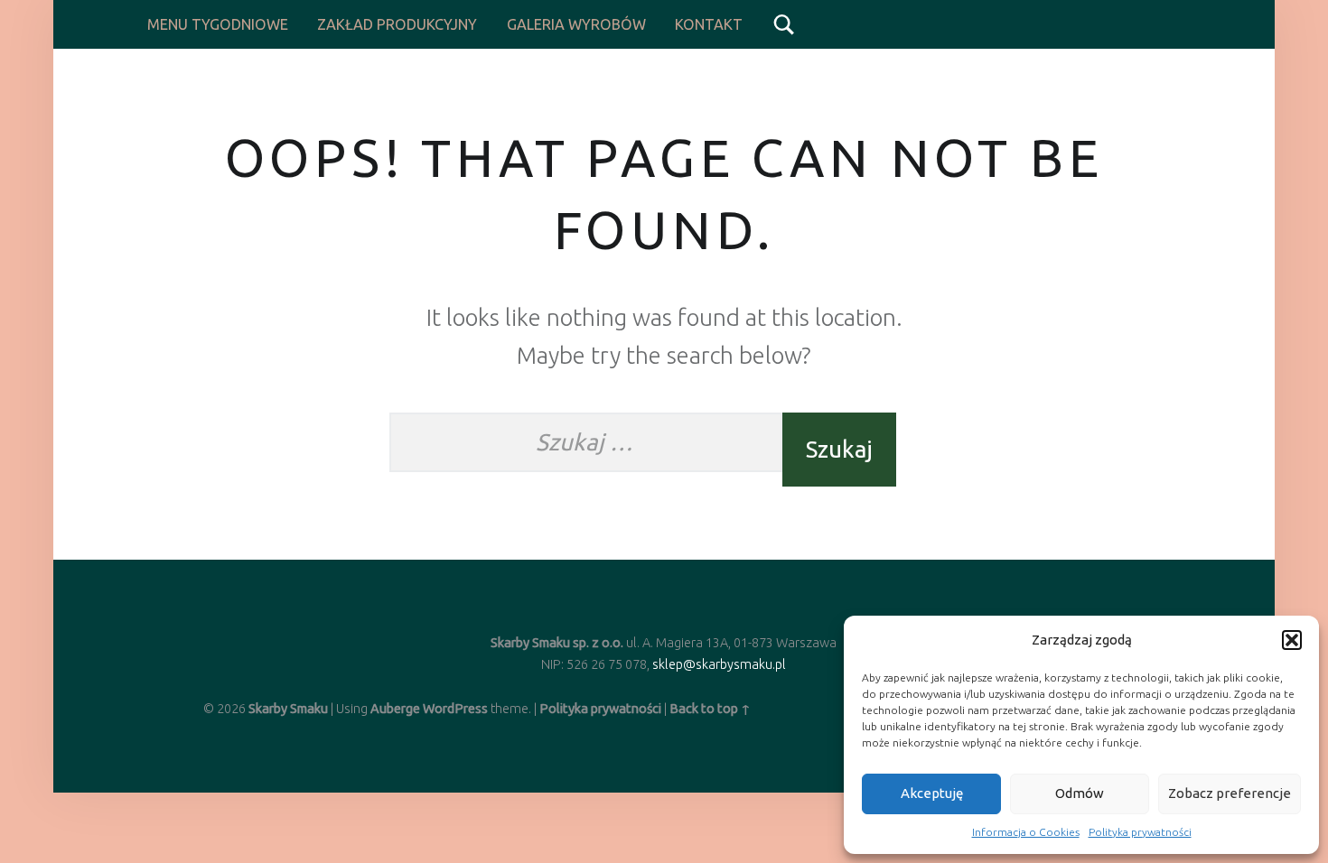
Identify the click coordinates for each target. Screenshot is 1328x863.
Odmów (1079, 793)
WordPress (455, 708)
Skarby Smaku (288, 708)
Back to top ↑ (710, 708)
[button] (1292, 640)
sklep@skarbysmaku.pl (719, 664)
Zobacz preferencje (1229, 793)
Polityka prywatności (1140, 832)
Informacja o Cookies (1026, 832)
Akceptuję (932, 793)
